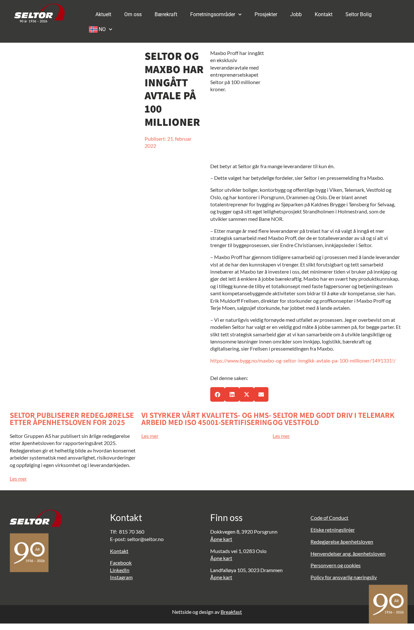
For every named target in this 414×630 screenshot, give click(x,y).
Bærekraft (166, 14)
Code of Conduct (329, 518)
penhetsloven (358, 541)
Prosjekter (266, 14)
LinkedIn (119, 570)
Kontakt (323, 14)
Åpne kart (221, 539)
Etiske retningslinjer (332, 530)
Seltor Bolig (358, 14)
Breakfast (231, 612)
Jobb (296, 14)
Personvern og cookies (335, 565)
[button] (217, 394)
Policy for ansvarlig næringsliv (343, 577)
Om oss (133, 14)
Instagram (121, 577)
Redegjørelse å (326, 541)
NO (102, 29)
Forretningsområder (212, 14)
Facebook (121, 562)
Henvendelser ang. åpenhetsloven (348, 553)
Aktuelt (103, 14)
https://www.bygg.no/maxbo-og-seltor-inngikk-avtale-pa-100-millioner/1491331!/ (303, 360)
